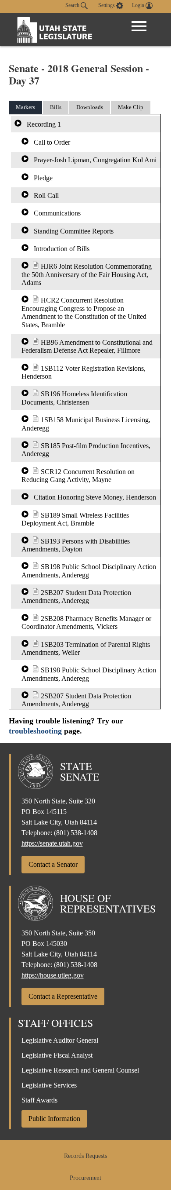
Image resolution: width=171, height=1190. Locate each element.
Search (73, 5)
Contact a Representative (62, 996)
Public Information (54, 1118)
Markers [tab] (25, 107)
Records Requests (85, 1156)
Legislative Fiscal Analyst (57, 1055)
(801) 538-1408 (75, 832)
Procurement (85, 1178)
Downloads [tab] (89, 107)
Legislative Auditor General (59, 1040)
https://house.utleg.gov (52, 975)
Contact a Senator (53, 864)
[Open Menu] (139, 26)
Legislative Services (49, 1085)
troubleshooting (35, 730)
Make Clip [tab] (130, 107)
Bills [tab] (55, 107)
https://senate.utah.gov (52, 843)
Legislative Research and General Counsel (80, 1070)
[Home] (55, 29)
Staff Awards (39, 1100)
